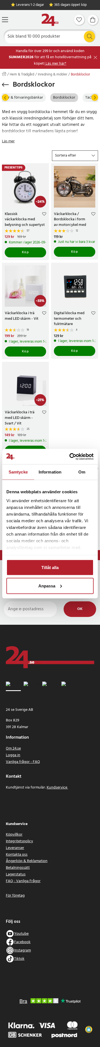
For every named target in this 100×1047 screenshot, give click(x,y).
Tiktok (19, 959)
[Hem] (50, 20)
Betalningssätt (18, 868)
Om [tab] (81, 472)
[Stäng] (95, 57)
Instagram (22, 950)
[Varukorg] (93, 19)
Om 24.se (13, 748)
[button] (75, 155)
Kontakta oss (17, 854)
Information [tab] (50, 472)
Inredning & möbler (52, 74)
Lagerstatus (16, 874)
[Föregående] (5, 97)
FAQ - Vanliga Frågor (23, 881)
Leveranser (15, 848)
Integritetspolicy (19, 841)
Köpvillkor (14, 834)
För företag (15, 895)
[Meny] (5, 19)
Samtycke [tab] (18, 472)
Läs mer (8, 141)
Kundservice (57, 787)
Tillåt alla (50, 567)
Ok (79, 609)
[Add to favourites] (44, 214)
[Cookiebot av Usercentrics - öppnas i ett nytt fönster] (71, 456)
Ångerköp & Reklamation (27, 861)
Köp (25, 252)
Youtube (21, 934)
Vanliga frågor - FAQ (23, 762)
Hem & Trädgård (22, 74)
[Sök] (89, 36)
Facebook (22, 942)
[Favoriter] (79, 19)
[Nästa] (94, 97)
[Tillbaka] (5, 85)
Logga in (13, 755)
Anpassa (46, 585)
